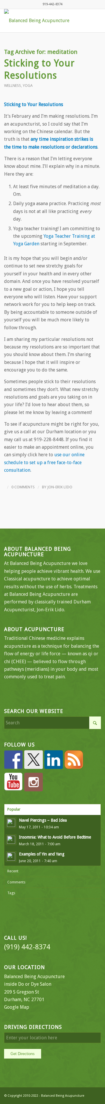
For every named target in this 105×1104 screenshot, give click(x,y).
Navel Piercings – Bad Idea (43, 820)
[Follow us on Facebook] (13, 759)
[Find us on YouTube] (13, 782)
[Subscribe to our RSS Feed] (73, 759)
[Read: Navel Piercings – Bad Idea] (11, 823)
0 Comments (23, 487)
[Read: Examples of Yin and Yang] (11, 856)
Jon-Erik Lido (59, 487)
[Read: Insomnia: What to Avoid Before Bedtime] (11, 839)
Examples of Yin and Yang (41, 854)
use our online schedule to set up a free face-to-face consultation (44, 462)
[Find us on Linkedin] (53, 759)
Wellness (12, 85)
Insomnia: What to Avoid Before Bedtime (55, 837)
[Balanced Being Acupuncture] (42, 20)
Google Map (16, 1007)
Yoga (28, 85)
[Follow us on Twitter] (33, 759)
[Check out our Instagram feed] (33, 782)
